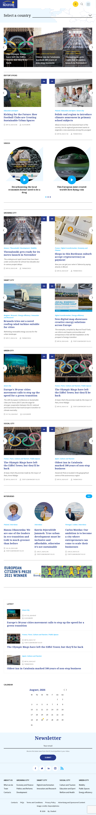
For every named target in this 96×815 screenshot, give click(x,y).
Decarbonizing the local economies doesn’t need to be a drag (24, 190)
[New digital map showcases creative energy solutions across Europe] (73, 298)
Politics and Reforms (24, 789)
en (44, 81)
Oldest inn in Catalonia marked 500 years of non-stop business (18, 60)
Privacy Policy (50, 802)
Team (6, 789)
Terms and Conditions (35, 802)
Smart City (42, 780)
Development (21, 792)
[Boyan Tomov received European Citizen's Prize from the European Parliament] (48, 573)
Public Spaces (84, 789)
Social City (65, 780)
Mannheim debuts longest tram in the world (75, 60)
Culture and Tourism (67, 785)
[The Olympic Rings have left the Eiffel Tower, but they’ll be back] (73, 368)
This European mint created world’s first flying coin (71, 188)
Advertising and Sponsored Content (71, 802)
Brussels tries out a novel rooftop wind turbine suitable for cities (21, 324)
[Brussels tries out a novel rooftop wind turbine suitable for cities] (22, 298)
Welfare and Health (67, 792)
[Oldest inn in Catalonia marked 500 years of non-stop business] (73, 441)
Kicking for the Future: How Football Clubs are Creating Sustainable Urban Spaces (20, 117)
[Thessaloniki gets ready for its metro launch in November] (22, 230)
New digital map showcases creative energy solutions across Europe (71, 322)
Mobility (82, 785)
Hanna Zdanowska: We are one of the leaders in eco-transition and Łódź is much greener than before (17, 536)
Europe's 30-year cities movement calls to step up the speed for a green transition (22, 392)
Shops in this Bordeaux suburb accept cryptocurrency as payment (73, 256)
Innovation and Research (46, 789)
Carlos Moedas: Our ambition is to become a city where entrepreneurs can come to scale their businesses (78, 538)
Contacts (7, 792)
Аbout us (8, 780)
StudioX (53, 811)
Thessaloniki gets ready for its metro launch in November (46, 60)
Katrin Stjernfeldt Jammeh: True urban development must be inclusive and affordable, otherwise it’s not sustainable (47, 538)
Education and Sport (68, 789)
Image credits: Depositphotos (48, 806)
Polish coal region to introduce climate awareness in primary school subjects (73, 117)
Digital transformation (45, 785)
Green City (84, 780)
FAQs (22, 802)
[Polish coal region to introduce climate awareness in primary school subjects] (73, 93)
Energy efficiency (85, 792)
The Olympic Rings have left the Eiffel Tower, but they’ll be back (73, 392)
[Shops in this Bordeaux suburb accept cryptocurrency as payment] (73, 230)
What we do (8, 785)
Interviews (6, 5)
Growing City (22, 780)
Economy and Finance (24, 785)
